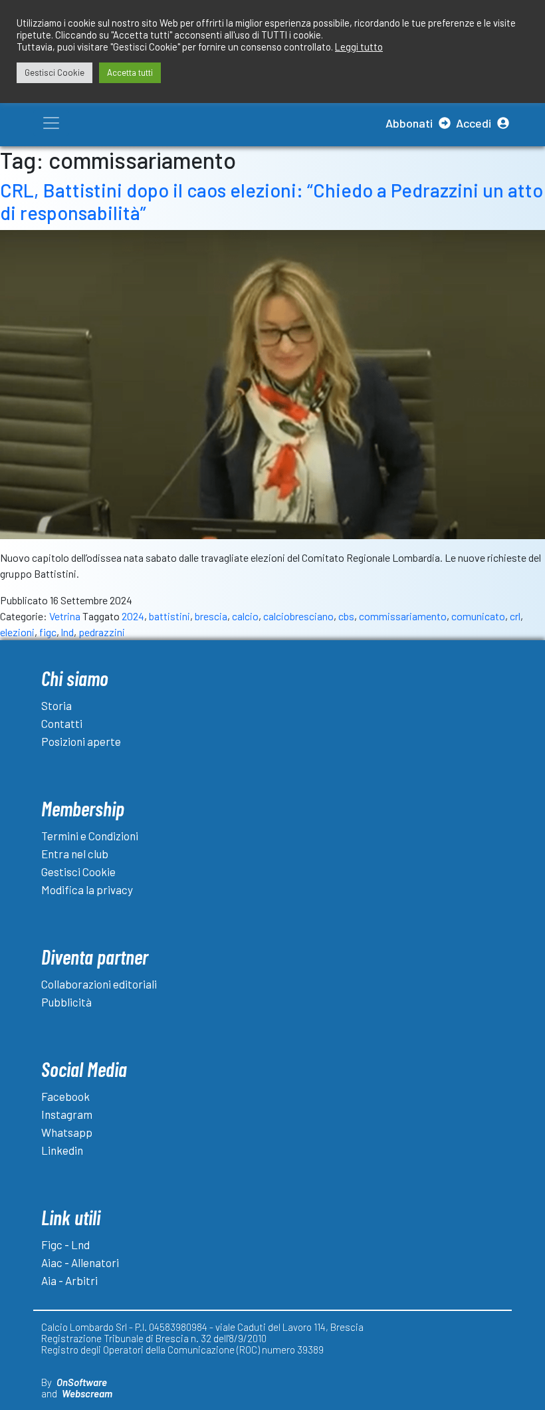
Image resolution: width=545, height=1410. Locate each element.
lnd (67, 632)
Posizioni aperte (81, 741)
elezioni (17, 632)
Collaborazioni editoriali (99, 984)
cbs (346, 616)
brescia (211, 616)
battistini (169, 616)
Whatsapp (66, 1132)
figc (47, 632)
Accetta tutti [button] (130, 72)
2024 (133, 616)
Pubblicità (66, 1001)
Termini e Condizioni (89, 835)
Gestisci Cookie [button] (54, 72)
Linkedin (62, 1150)
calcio (245, 616)
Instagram (66, 1114)
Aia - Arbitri (69, 1280)
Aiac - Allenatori (80, 1262)
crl (515, 616)
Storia (56, 705)
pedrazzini (101, 632)
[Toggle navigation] (51, 123)
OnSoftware (81, 1382)
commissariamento (403, 616)
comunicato (478, 616)
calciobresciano (298, 616)
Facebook (65, 1096)
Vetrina (64, 616)
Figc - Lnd (65, 1244)
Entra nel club (74, 853)
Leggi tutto (359, 47)
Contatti (61, 723)
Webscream (87, 1393)
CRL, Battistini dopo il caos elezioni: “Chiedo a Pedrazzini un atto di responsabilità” (271, 201)
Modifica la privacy (87, 889)
